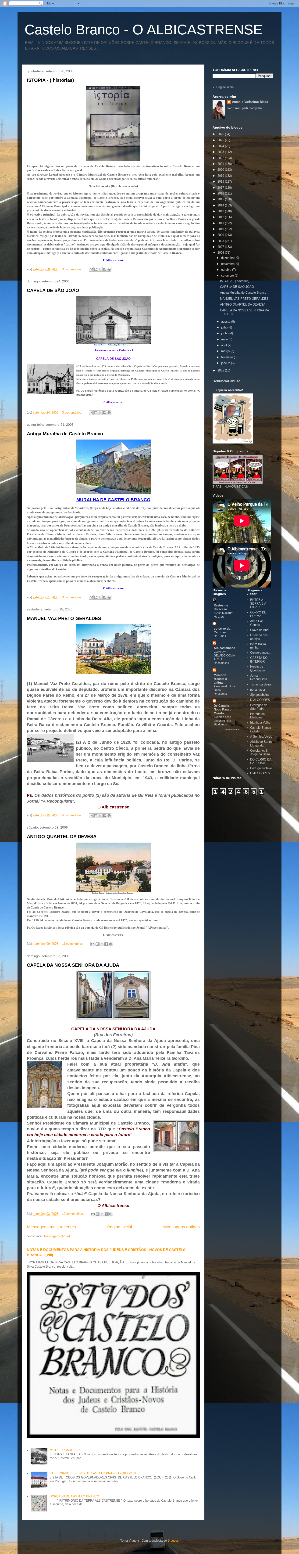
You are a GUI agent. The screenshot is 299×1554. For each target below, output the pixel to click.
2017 (221, 187)
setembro (228, 275)
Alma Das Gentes (256, 623)
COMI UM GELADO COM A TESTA (224, 655)
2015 (221, 199)
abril (224, 345)
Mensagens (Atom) (57, 1236)
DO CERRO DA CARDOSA (260, 761)
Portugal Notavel (261, 768)
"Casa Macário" (223, 613)
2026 (221, 134)
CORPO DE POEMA (258, 614)
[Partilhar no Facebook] (104, 269)
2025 (221, 140)
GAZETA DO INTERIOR (258, 659)
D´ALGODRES (260, 700)
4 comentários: (72, 815)
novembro (228, 264)
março (226, 351)
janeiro (226, 363)
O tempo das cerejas (259, 637)
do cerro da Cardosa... (222, 630)
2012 (221, 217)
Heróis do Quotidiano (257, 668)
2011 (221, 223)
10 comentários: (73, 1213)
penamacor (257, 689)
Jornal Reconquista (258, 677)
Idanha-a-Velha (260, 722)
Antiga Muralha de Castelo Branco (65, 433)
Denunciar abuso (226, 381)
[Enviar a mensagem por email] (91, 269)
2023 (221, 152)
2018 (221, 181)
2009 (221, 235)
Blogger (173, 1540)
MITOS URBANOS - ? (65, 1450)
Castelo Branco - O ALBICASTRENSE (144, 29)
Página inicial (119, 1227)
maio (225, 339)
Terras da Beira (260, 684)
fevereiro (227, 357)
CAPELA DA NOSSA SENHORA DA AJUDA (73, 965)
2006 (221, 252)
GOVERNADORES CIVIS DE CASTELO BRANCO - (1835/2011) (93, 1473)
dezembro (228, 258)
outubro (226, 269)
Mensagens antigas (181, 1227)
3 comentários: (72, 269)
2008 (221, 241)
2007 (221, 247)
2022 (221, 158)
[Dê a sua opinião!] (95, 269)
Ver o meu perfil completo (244, 108)
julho (224, 327)
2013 (221, 211)
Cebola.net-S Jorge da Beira (260, 752)
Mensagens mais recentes (51, 1227)
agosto (226, 321)
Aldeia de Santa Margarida (261, 743)
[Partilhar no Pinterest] (109, 269)
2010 (221, 229)
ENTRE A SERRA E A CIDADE (258, 603)
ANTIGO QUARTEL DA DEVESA (61, 836)
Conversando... (260, 652)
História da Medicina (257, 715)
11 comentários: (73, 943)
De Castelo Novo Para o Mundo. (222, 709)
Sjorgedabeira (259, 694)
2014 (221, 205)
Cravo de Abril (259, 630)
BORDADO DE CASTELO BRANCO (74, 1496)
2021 (221, 164)
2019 (221, 175)
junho (225, 333)
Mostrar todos (232, 729)
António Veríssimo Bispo (250, 102)
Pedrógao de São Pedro (258, 706)
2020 (221, 169)
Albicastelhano (224, 648)
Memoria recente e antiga (220, 678)
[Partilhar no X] (100, 269)
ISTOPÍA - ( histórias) (50, 80)
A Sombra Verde (261, 736)
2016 (221, 193)
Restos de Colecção (221, 607)
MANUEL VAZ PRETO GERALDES (64, 618)
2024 (221, 146)
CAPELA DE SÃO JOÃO (53, 290)
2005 (221, 370)
